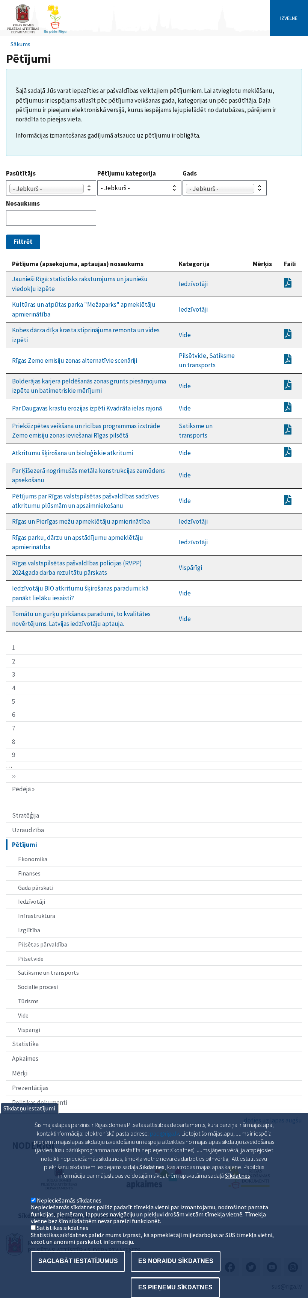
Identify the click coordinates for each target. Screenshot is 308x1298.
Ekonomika (32, 859)
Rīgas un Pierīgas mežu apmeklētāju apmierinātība (81, 521)
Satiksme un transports (48, 972)
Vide (23, 1015)
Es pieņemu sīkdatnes (175, 1287)
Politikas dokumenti (39, 1102)
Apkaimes (25, 1058)
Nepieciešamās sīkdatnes (69, 1200)
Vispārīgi (29, 1029)
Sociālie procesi (38, 987)
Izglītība (29, 930)
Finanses (29, 873)
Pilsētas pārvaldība (42, 944)
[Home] (37, 32)
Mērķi (19, 1073)
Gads (190, 173)
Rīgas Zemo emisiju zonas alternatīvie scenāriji (74, 360)
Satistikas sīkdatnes (62, 1227)
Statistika (25, 1044)
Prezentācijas (30, 1088)
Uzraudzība (28, 830)
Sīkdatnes (237, 1175)
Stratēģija (25, 815)
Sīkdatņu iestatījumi (29, 1108)
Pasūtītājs (21, 173)
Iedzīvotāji (31, 901)
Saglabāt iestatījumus (78, 1261)
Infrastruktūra (36, 915)
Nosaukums (23, 203)
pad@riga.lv (164, 1133)
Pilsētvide (31, 958)
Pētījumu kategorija (126, 173)
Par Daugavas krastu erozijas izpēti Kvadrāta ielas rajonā (87, 408)
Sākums (20, 44)
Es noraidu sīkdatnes (175, 1261)
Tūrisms (28, 1001)
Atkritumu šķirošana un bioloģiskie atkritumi (72, 453)
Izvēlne (288, 18)
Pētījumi (24, 845)
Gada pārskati (35, 887)
